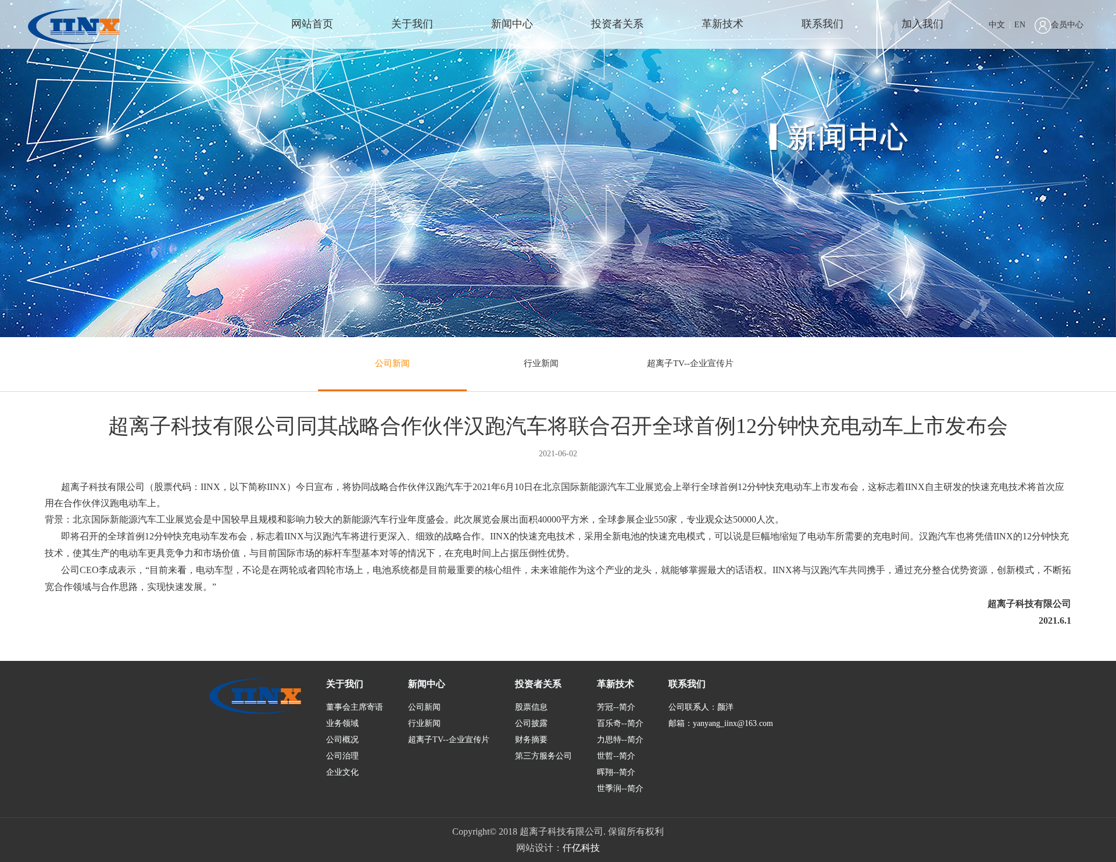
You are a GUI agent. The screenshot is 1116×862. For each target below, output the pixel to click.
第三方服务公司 (543, 756)
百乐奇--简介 (620, 723)
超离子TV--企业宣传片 (690, 363)
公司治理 (342, 756)
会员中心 (1067, 24)
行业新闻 (541, 363)
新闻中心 (512, 24)
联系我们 (822, 24)
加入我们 (922, 24)
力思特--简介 (620, 739)
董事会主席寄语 (354, 707)
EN (1019, 24)
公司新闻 (392, 363)
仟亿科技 (581, 848)
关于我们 (412, 24)
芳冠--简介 (616, 707)
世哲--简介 (616, 756)
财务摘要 (531, 739)
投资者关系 (617, 24)
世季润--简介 (620, 788)
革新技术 (722, 24)
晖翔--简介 (616, 772)
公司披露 (531, 723)
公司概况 (342, 739)
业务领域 (342, 723)
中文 (997, 24)
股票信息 (531, 707)
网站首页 (312, 24)
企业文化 (342, 772)
